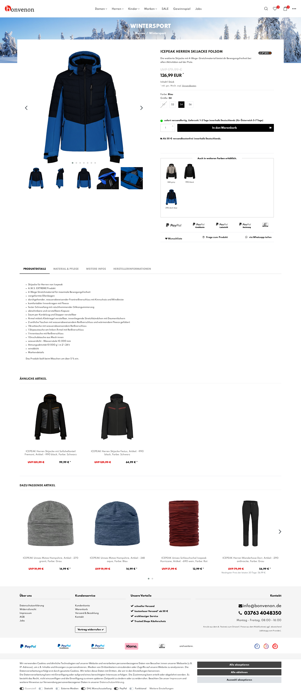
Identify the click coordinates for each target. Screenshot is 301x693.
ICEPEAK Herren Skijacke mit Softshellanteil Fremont (51, 453)
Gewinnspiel (181, 9)
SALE (165, 9)
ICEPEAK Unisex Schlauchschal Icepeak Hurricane (183, 560)
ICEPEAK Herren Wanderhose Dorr (250, 560)
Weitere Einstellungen (161, 689)
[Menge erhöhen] (173, 126)
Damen (100, 9)
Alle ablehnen (239, 672)
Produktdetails (34, 269)
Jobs (198, 9)
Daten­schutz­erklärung (112, 682)
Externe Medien (70, 689)
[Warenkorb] (285, 8)
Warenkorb (81, 609)
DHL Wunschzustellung (99, 689)
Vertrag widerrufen (89, 629)
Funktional (140, 689)
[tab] (35, 269)
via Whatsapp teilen (260, 237)
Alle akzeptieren (239, 665)
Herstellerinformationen (132, 269)
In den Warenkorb (224, 127)
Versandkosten (189, 86)
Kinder (133, 9)
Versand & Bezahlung (87, 613)
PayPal (123, 689)
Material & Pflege (66, 269)
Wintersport (157, 33)
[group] (51, 417)
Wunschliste (174, 238)
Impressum (26, 613)
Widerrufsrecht (28, 609)
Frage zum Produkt (217, 237)
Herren (117, 9)
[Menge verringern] (173, 130)
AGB (22, 617)
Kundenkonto (82, 606)
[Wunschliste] (275, 9)
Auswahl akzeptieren (239, 680)
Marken (149, 9)
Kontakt (79, 617)
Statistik (48, 689)
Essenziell (30, 689)
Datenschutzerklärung (32, 606)
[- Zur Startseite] (19, 8)
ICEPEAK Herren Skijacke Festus (117, 453)
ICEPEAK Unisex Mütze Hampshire (50, 560)
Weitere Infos (96, 269)
